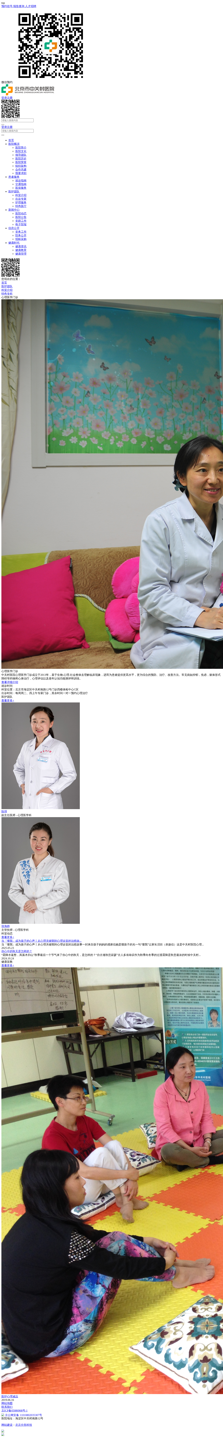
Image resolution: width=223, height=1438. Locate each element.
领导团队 (20, 154)
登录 (4, 97)
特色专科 (7, 293)
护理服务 (20, 202)
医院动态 (20, 213)
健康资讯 (20, 246)
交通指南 (20, 184)
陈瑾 (4, 811)
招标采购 (20, 239)
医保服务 (20, 187)
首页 (11, 140)
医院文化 (20, 151)
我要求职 (20, 173)
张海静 (5, 926)
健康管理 (20, 253)
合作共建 (20, 169)
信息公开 (14, 228)
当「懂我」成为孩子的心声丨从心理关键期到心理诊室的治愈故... (41, 940)
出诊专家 (20, 198)
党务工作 (20, 231)
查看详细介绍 (9, 682)
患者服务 (14, 176)
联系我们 (7, 1406)
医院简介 (20, 147)
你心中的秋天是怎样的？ (16, 951)
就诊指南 (20, 180)
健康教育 (20, 250)
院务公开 (20, 235)
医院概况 (14, 143)
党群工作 (20, 220)
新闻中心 (14, 209)
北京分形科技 (23, 1424)
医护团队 (14, 191)
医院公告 (20, 217)
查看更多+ (7, 700)
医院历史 (20, 158)
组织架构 (20, 165)
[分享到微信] (10, 116)
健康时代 (14, 242)
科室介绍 (20, 195)
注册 (10, 97)
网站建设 (7, 1424)
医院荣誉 (20, 162)
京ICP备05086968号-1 (14, 1410)
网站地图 (7, 1403)
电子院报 (20, 224)
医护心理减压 (9, 1396)
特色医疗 (20, 206)
